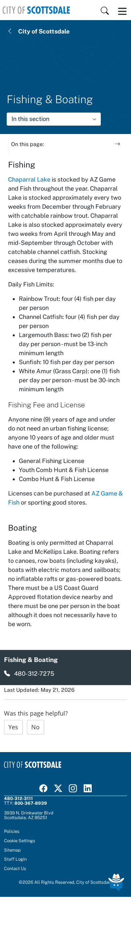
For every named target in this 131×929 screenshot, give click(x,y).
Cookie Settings (19, 840)
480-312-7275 (34, 673)
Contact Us (15, 868)
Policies (11, 831)
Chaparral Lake (29, 179)
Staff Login (15, 859)
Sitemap (12, 850)
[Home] (36, 10)
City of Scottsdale (44, 31)
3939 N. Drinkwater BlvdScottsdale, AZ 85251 (28, 815)
